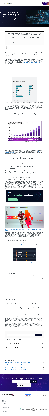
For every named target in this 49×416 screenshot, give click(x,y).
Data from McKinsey (23, 70)
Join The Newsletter (17, 4)
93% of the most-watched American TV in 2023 (27, 288)
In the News (32, 2)
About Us (4, 400)
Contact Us (4, 401)
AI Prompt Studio (16, 2)
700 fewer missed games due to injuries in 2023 (31, 62)
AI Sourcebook (25, 2)
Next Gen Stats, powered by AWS (22, 244)
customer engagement (19, 275)
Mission (3, 399)
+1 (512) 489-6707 (5, 411)
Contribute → (45, 3)
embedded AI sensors (33, 315)
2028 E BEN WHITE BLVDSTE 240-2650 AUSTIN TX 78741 (7, 408)
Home (3, 397)
